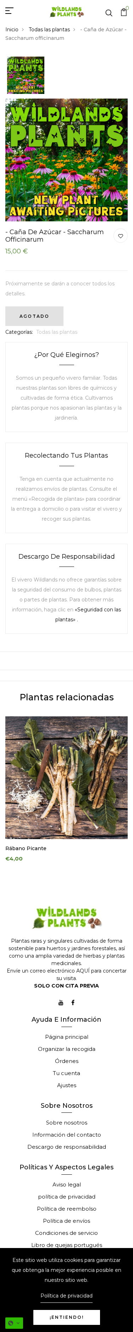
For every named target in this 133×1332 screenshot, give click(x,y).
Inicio (11, 29)
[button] (14, 1323)
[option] (25, 76)
